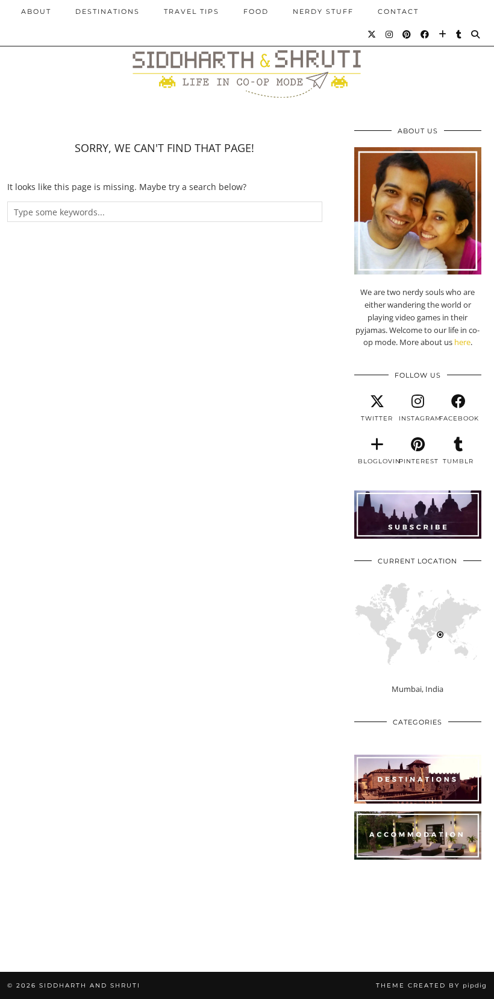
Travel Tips (191, 11)
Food (256, 11)
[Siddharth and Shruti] (247, 56)
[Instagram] (390, 34)
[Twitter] (372, 34)
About (36, 11)
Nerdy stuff (323, 11)
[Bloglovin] (443, 34)
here (462, 342)
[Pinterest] (407, 34)
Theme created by (431, 985)
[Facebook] (425, 34)
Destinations (107, 11)
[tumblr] (459, 34)
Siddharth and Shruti (89, 985)
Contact (398, 11)
